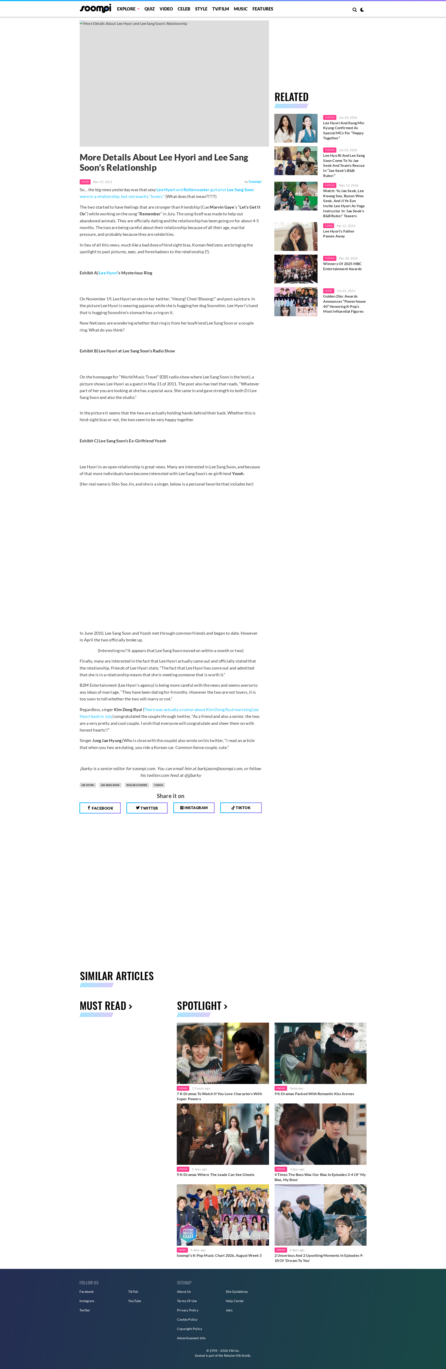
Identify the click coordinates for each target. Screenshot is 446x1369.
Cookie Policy (187, 1319)
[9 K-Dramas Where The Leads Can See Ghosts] (223, 1134)
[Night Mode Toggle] (362, 10)
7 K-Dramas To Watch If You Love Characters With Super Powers (219, 1096)
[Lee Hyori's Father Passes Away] (296, 236)
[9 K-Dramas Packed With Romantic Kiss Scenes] (321, 1053)
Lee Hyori (108, 272)
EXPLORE (126, 8)
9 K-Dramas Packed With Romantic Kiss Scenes (314, 1093)
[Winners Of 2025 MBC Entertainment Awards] (296, 269)
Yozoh (158, 785)
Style (201, 8)
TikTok (133, 1291)
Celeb (184, 8)
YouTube (134, 1301)
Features (263, 8)
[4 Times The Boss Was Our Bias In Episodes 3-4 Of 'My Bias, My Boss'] (321, 1134)
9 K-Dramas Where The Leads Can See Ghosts (215, 1174)
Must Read (103, 1005)
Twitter (149, 808)
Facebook (102, 808)
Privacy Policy (187, 1310)
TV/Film (329, 117)
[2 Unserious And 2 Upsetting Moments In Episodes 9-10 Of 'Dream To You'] (321, 1215)
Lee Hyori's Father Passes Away (339, 233)
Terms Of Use (187, 1301)
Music (241, 8)
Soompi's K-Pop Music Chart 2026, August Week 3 (219, 1255)
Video (166, 8)
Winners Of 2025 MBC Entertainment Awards (342, 266)
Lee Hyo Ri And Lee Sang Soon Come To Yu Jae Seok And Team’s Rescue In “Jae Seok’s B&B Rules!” (344, 165)
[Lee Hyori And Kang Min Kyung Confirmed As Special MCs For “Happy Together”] (296, 128)
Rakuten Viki (232, 1355)
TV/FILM (220, 8)
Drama (183, 1088)
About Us (184, 1291)
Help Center (235, 1301)
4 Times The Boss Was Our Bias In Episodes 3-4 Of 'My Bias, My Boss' (320, 1177)
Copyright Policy (189, 1329)
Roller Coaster (137, 785)
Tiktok (243, 807)
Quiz (149, 8)
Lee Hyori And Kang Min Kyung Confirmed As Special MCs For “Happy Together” (343, 130)
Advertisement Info (191, 1338)
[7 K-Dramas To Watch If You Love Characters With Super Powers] (223, 1053)
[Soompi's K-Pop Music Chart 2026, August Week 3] (223, 1215)
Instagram (196, 807)
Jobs (229, 1310)
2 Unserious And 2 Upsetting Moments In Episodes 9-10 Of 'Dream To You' (319, 1258)
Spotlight (199, 1005)
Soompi (255, 181)
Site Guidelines (237, 1291)
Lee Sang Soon (110, 785)
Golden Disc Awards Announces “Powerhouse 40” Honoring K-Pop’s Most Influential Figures (344, 303)
